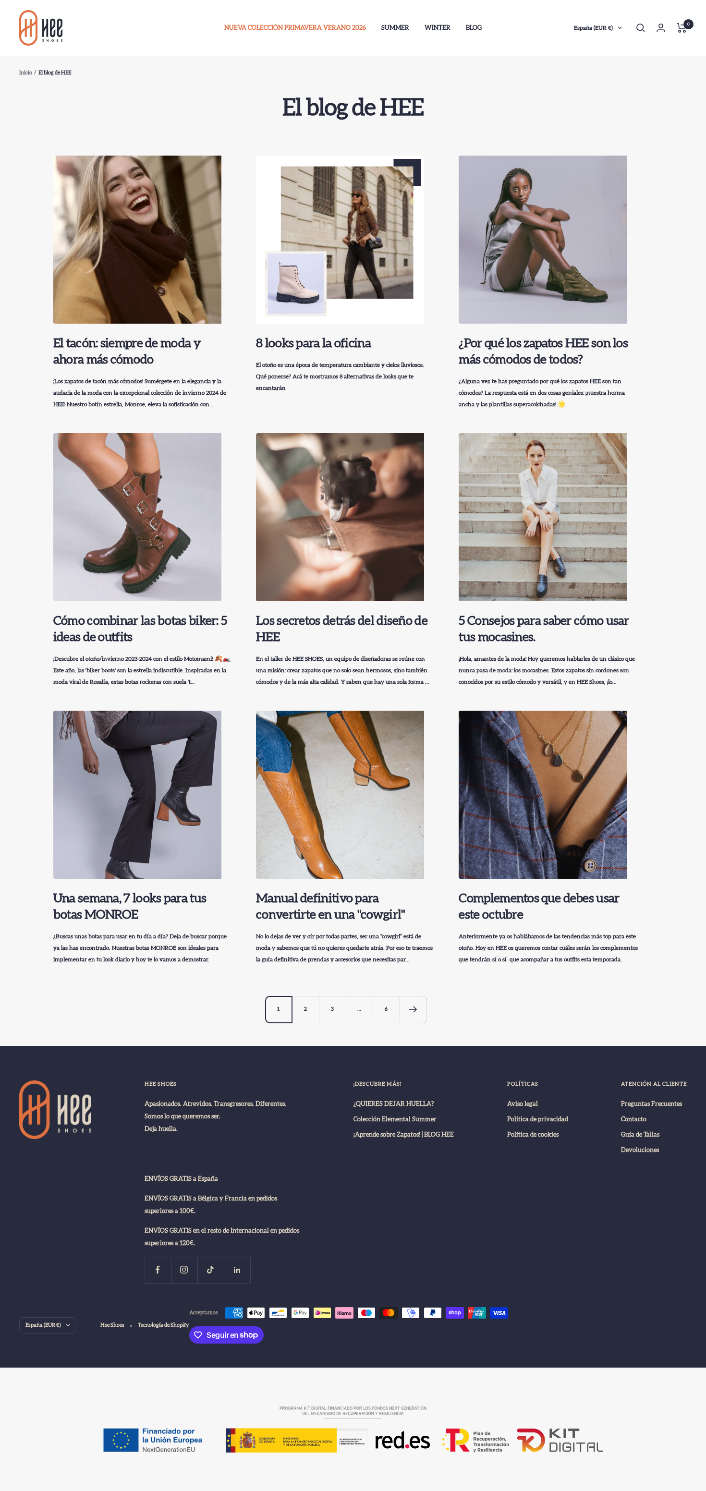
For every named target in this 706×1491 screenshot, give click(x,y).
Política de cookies (533, 1135)
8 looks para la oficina (313, 343)
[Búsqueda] (640, 28)
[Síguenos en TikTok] (210, 1270)
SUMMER (395, 28)
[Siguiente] (413, 1009)
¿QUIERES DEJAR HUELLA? (393, 1104)
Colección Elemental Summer (395, 1119)
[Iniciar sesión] (661, 28)
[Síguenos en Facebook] (158, 1270)
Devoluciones (640, 1150)
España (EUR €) (593, 28)
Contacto (633, 1119)
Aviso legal (522, 1104)
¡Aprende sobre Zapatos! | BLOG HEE (403, 1135)
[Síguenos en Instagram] (184, 1270)
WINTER (437, 28)
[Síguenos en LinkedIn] (237, 1270)
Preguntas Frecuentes (651, 1104)
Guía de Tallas (640, 1135)
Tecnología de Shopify (163, 1325)
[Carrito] (682, 28)
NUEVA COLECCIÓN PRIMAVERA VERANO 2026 (295, 28)
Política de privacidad (537, 1119)
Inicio (25, 72)
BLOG (474, 28)
